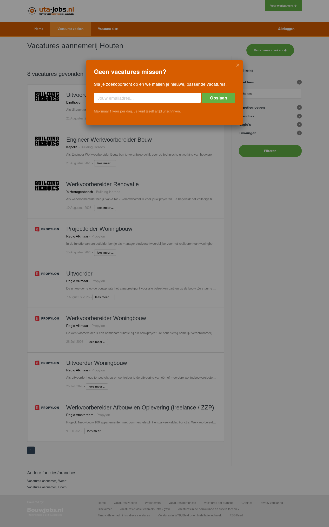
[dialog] (164, 92)
